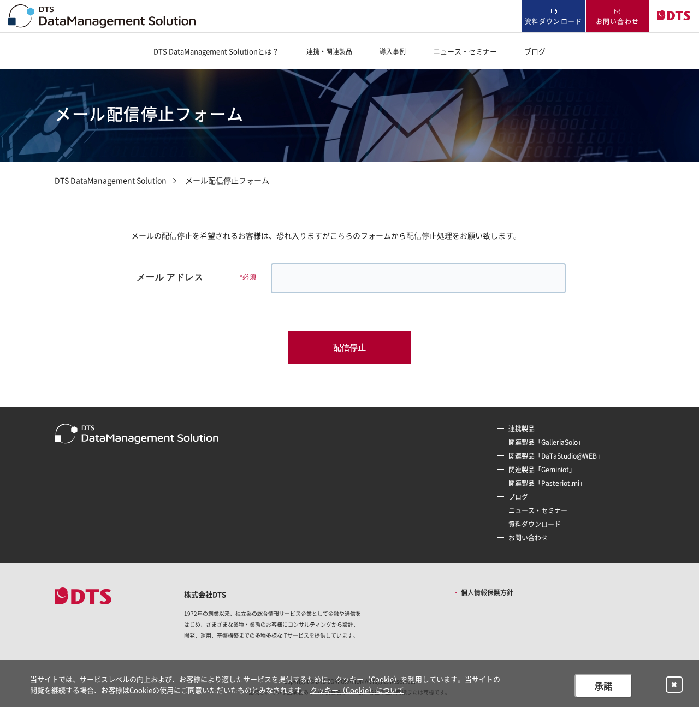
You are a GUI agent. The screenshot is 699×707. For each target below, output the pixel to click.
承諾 (603, 685)
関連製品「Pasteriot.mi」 (547, 483)
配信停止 (349, 347)
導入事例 (393, 51)
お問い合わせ (617, 21)
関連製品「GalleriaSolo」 (546, 442)
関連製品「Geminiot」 (542, 469)
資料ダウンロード (554, 21)
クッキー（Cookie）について (357, 690)
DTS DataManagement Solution (111, 180)
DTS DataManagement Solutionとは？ (216, 51)
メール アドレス (189, 277)
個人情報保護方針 (487, 592)
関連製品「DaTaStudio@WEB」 (555, 456)
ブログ (535, 51)
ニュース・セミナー (465, 51)
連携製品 (521, 428)
